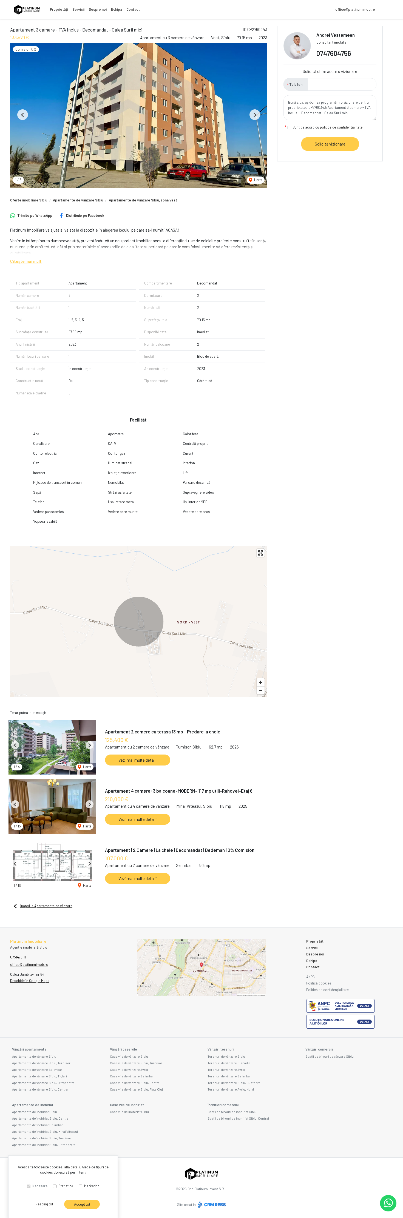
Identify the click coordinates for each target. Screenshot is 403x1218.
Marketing (92, 1186)
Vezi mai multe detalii (137, 760)
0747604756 (333, 53)
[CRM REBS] (211, 1204)
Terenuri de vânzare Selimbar (229, 1076)
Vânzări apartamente (29, 1049)
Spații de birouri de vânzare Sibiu (329, 1056)
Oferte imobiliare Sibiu (28, 200)
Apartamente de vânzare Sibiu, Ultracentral (43, 1083)
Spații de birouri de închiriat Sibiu (232, 1112)
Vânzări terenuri (221, 1049)
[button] (22, 114)
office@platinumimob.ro (355, 9)
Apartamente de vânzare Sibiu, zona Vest (143, 200)
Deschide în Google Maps (29, 980)
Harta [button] (258, 180)
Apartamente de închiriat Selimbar (37, 1125)
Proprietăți (59, 9)
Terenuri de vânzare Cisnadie (229, 1063)
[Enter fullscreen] (261, 553)
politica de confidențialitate (341, 127)
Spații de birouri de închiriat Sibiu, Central (238, 1118)
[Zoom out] (261, 690)
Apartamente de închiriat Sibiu (34, 1112)
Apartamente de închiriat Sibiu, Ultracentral (44, 1144)
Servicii (78, 9)
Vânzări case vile (123, 1049)
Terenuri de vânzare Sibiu (226, 1056)
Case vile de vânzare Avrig (129, 1069)
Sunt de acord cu (327, 127)
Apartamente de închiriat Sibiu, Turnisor (41, 1138)
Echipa (116, 9)
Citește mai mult (26, 261)
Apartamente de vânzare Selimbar (37, 1069)
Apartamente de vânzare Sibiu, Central (40, 1089)
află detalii (72, 1167)
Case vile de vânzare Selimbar (132, 1076)
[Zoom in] (261, 682)
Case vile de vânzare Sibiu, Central (135, 1083)
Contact (133, 9)
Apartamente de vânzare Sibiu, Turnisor (41, 1063)
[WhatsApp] (388, 1203)
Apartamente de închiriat (32, 1105)
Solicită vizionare (330, 143)
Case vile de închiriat (127, 1105)
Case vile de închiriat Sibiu (129, 1112)
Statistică (65, 1186)
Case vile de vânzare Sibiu (129, 1056)
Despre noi (98, 9)
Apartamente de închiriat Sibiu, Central (40, 1118)
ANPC (310, 977)
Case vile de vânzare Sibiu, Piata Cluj (136, 1089)
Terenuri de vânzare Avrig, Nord (231, 1089)
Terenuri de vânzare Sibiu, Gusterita (234, 1083)
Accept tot (82, 1204)
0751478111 (18, 957)
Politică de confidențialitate (327, 990)
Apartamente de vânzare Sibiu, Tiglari (39, 1076)
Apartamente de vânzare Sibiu (78, 200)
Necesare (39, 1186)
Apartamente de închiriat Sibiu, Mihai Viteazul (45, 1131)
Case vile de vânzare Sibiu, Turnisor (136, 1063)
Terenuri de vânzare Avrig (226, 1069)
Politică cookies (318, 983)
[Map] (138, 621)
